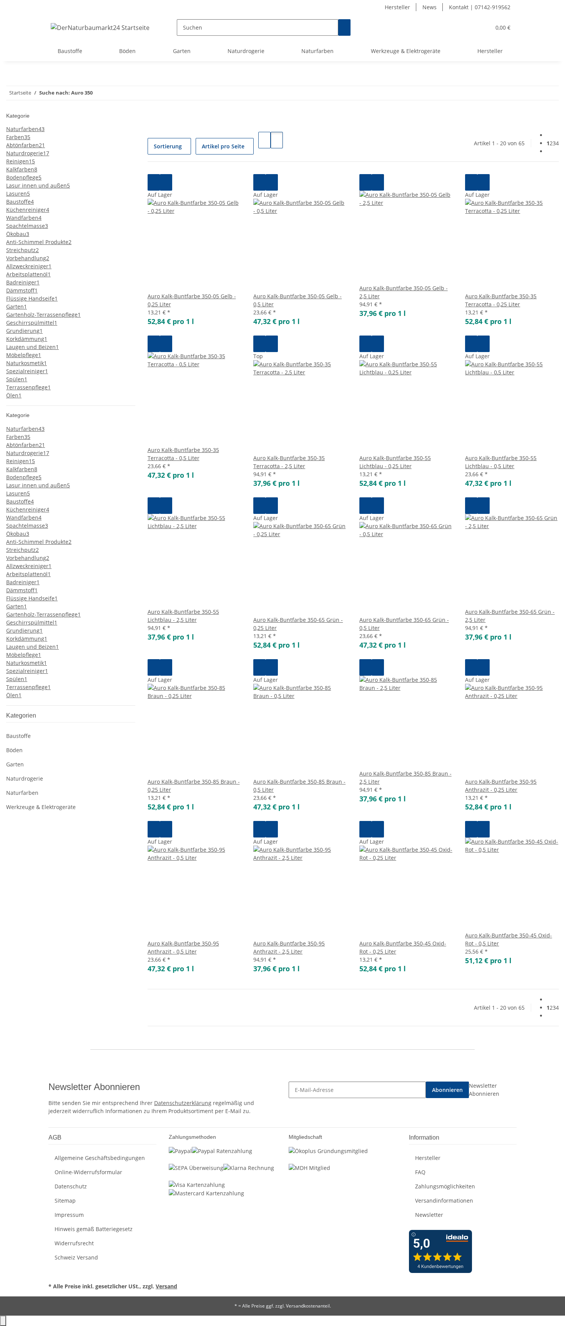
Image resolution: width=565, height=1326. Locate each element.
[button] (469, 27)
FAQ (420, 1172)
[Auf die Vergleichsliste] (154, 182)
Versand (166, 1286)
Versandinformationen (444, 1200)
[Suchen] (344, 27)
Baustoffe (18, 735)
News (429, 7)
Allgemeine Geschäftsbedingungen (100, 1157)
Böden (14, 750)
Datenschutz (71, 1186)
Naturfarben (22, 792)
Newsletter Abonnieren (484, 1089)
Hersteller (397, 7)
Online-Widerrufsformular (88, 1172)
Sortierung (168, 146)
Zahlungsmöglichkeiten (445, 1186)
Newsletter (429, 1214)
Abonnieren (447, 1089)
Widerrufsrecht (74, 1243)
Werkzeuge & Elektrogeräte (41, 807)
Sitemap (65, 1200)
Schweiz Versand (76, 1257)
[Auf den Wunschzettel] (166, 182)
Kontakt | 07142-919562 (479, 7)
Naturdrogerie (24, 778)
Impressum (69, 1214)
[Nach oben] (3, 1321)
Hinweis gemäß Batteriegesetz (94, 1229)
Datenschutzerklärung (182, 1103)
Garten (15, 764)
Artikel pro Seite (223, 146)
